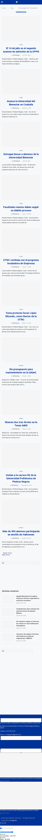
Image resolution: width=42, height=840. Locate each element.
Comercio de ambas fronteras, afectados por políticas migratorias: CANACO (27, 636)
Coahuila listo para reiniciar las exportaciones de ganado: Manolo (27, 611)
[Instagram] (3, 823)
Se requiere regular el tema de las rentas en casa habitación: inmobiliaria (27, 624)
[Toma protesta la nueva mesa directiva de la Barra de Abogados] (21, 763)
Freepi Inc (13, 820)
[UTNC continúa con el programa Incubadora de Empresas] (21, 240)
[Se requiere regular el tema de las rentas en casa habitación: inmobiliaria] (8, 624)
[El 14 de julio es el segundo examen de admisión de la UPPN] (21, 28)
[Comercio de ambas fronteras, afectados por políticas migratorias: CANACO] (8, 637)
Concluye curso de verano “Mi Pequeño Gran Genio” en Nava (19, 810)
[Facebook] (0, 823)
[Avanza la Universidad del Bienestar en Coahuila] (21, 81)
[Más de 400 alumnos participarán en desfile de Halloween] (21, 511)
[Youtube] (5, 823)
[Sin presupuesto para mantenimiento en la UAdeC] (21, 349)
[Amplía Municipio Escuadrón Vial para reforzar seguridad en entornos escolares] (8, 599)
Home (4, 8)
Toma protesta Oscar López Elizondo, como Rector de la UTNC (21, 316)
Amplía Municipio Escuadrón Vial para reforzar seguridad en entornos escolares (27, 598)
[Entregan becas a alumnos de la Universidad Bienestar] (21, 134)
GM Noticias (16, 55)
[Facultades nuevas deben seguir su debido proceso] (21, 187)
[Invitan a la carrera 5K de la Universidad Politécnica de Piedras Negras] (21, 455)
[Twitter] (2, 823)
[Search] (40, 2)
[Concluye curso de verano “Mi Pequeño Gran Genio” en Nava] (21, 796)
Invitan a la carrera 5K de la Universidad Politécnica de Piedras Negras (21, 478)
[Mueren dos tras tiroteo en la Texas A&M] (21, 402)
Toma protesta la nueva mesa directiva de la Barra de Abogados (21, 778)
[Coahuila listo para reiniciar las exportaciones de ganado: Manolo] (8, 612)
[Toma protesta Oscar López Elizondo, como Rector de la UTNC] (21, 293)
